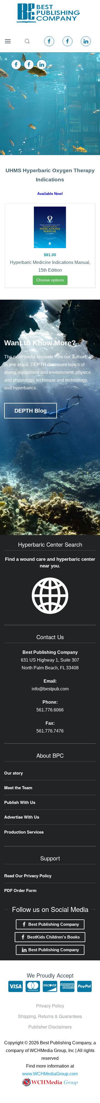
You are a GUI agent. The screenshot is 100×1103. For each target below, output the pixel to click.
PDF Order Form (20, 890)
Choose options (50, 280)
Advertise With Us (21, 817)
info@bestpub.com (50, 689)
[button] (8, 41)
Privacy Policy (50, 1005)
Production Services (24, 832)
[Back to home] (48, 13)
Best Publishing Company (53, 924)
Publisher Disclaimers (50, 1027)
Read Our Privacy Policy (27, 876)
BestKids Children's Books (53, 937)
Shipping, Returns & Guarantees (50, 1016)
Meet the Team (18, 788)
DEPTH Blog (30, 411)
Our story (13, 773)
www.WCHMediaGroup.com (50, 1073)
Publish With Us (19, 802)
